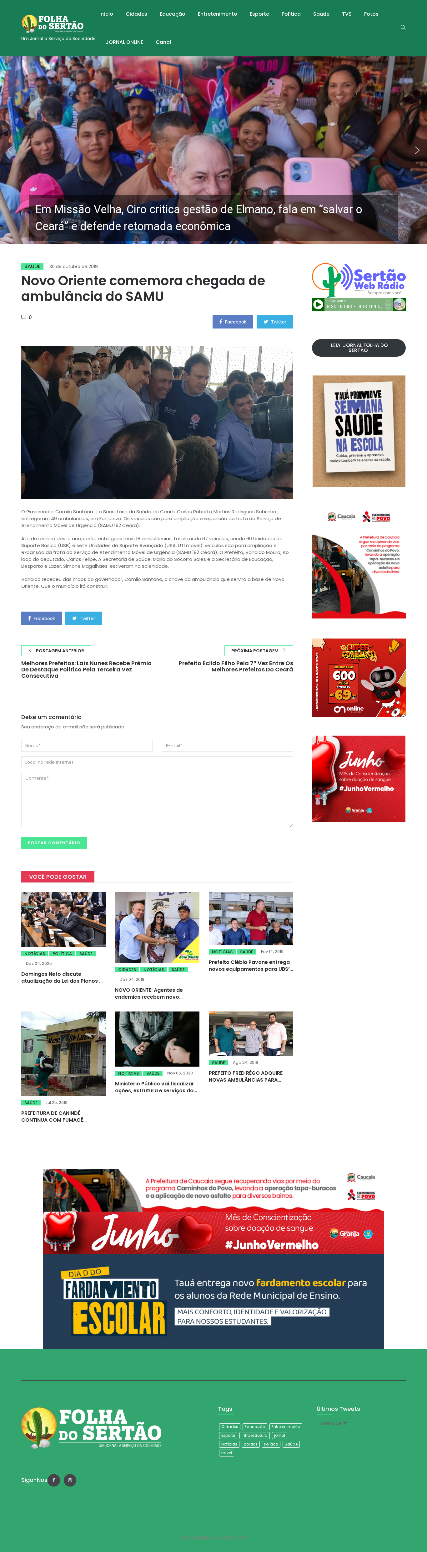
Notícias (34, 953)
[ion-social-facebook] (54, 1480)
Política (291, 14)
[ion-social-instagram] (70, 1480)
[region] (213, 150)
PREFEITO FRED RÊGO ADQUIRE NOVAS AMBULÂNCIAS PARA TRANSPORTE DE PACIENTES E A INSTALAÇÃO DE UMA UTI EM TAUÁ (251, 1083)
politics (251, 1444)
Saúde (321, 14)
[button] (213, 150)
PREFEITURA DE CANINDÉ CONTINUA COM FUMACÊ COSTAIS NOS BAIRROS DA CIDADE (53, 1123)
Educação (172, 14)
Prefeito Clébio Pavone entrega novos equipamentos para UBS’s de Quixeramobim (250, 969)
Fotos (371, 14)
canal (163, 42)
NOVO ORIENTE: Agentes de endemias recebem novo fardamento (149, 996)
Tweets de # (332, 1423)
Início (106, 14)
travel (226, 1453)
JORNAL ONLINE (124, 42)
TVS (347, 14)
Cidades (136, 14)
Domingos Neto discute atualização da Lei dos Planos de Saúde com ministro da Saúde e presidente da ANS (63, 984)
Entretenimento (217, 14)
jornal (279, 1435)
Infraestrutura (255, 1435)
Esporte (259, 14)
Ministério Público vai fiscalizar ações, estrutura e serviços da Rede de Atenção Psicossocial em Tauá (154, 1094)
